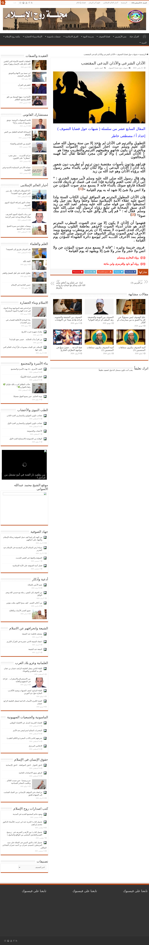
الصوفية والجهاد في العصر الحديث (29, 558)
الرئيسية (124, 2)
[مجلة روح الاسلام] (74, 18)
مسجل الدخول (115, 370)
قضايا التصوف (104, 36)
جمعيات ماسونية (54, 36)
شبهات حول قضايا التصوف (127, 54)
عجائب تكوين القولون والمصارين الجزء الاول (24, 423)
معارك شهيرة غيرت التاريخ (32, 332)
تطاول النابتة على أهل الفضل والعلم (16, 273)
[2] (133, 214)
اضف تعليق (99, 68)
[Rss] (32, 3)
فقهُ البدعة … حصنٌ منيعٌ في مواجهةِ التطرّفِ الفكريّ (69, 348)
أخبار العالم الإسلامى (110, 2)
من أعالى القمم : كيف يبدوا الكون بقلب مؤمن (24, 603)
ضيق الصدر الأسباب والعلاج (20, 610)
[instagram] (20, 3)
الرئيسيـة (144, 36)
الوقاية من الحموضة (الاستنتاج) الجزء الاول (25, 439)
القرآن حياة (134, 36)
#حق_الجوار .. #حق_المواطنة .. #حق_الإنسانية (24, 765)
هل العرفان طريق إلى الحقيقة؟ (18, 249)
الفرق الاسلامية (71, 36)
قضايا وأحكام (81, 2)
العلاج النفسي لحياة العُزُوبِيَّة (31, 377)
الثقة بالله (27, 261)
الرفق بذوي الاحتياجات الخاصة (30, 773)
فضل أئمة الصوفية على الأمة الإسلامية (27, 565)
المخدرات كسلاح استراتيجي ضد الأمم (27, 730)
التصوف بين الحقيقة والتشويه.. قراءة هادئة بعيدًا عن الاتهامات (68, 318)
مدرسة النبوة (88, 36)
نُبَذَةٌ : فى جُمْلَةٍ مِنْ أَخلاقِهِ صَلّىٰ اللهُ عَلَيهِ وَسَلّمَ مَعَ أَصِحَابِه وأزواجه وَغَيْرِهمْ (70, 284)
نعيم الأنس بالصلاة (35, 585)
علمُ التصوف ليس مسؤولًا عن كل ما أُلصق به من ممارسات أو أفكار (131, 320)
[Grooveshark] (23, 3)
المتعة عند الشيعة (35, 649)
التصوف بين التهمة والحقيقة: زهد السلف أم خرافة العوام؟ (100, 318)
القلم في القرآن (24, 85)
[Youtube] (26, 3)
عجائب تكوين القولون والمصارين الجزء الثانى (24, 415)
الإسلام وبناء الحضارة (33, 36)
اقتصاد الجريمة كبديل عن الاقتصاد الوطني (26, 723)
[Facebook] (29, 3)
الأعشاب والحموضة (34, 431)
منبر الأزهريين (120, 36)
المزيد (144, 42)
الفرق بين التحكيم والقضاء (20, 144)
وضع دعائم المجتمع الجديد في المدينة (27, 814)
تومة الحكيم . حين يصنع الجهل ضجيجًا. (27, 396)
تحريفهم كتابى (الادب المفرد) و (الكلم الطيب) (24, 738)
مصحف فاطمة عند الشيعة (32, 634)
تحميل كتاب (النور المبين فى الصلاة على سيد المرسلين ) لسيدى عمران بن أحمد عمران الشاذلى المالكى (24, 845)
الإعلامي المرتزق (35, 746)
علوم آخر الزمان (94, 2)
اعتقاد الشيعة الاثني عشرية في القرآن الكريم (24, 641)
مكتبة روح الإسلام (12, 36)
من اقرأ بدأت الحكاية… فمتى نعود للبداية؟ (25, 339)
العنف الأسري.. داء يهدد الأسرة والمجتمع (26, 369)
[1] (81, 188)
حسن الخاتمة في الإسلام (21, 285)
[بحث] (3, 2)
